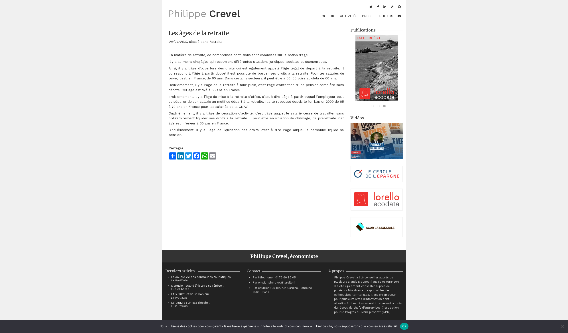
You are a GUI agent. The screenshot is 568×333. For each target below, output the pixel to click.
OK (404, 326)
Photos (386, 16)
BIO (332, 16)
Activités (348, 16)
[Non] (562, 326)
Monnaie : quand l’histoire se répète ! (197, 285)
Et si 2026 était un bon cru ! (191, 294)
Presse (368, 16)
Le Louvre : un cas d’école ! (190, 302)
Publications (363, 30)
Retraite (216, 42)
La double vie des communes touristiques (201, 277)
